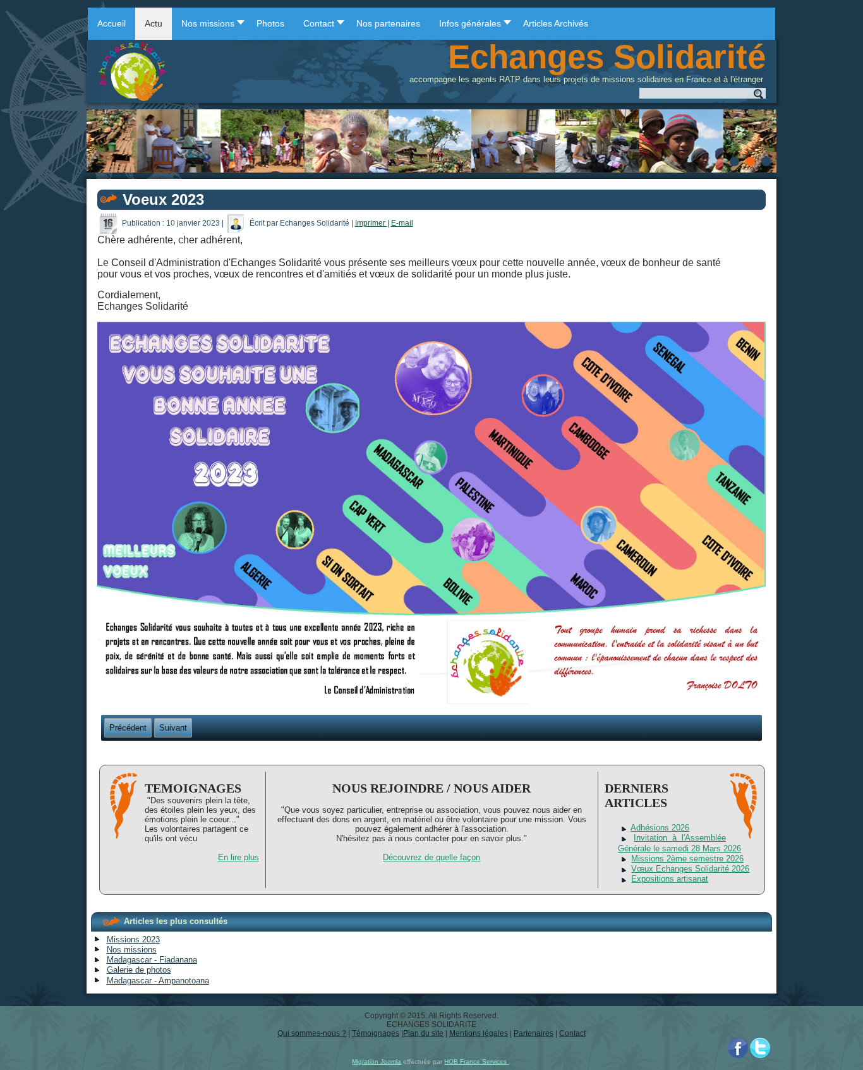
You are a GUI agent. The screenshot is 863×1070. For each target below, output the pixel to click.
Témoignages (375, 1033)
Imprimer (371, 223)
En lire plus (238, 857)
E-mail (402, 223)
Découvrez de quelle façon (431, 857)
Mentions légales (478, 1033)
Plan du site (423, 1033)
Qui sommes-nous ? (311, 1033)
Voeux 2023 (163, 199)
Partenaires (533, 1033)
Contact (572, 1033)
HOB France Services (476, 1061)
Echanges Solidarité (607, 56)
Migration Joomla (376, 1061)
